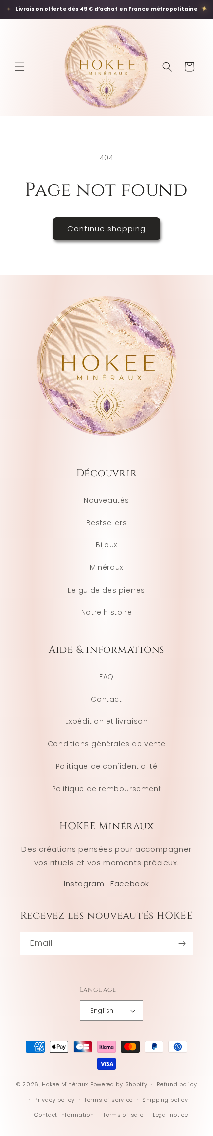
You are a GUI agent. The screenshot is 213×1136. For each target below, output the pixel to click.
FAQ (106, 677)
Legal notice (170, 1115)
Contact (106, 699)
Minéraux (106, 567)
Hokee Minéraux (65, 1084)
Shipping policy (165, 1100)
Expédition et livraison (106, 721)
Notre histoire (106, 612)
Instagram (84, 883)
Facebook (129, 883)
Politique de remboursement (106, 789)
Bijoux (106, 545)
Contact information (64, 1115)
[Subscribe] (182, 943)
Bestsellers (106, 523)
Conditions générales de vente (106, 744)
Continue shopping (106, 228)
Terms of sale (123, 1115)
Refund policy (177, 1084)
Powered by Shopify (119, 1084)
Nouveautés (106, 500)
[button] (20, 67)
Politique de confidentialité (107, 766)
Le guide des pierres (106, 590)
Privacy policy (54, 1100)
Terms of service (108, 1100)
